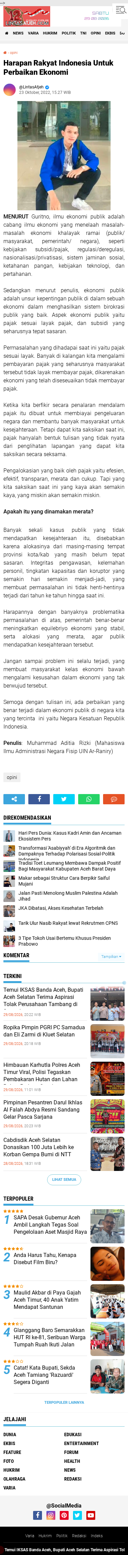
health (72, 1461)
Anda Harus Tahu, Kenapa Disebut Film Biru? (45, 1259)
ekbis (110, 33)
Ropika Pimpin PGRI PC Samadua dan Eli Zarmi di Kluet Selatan (44, 1031)
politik (69, 33)
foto (8, 1461)
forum (71, 1452)
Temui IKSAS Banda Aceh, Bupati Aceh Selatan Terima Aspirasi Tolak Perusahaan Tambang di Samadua (43, 1000)
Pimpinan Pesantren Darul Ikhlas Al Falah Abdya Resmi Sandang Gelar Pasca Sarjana (42, 1109)
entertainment (81, 1443)
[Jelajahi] (120, 9)
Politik (62, 1535)
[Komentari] (114, 799)
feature (12, 1452)
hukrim (50, 33)
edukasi (73, 1434)
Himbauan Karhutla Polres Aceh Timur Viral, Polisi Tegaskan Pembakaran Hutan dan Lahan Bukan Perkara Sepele (41, 1075)
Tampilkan (110, 957)
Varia (29, 1535)
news (18, 33)
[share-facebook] (39, 799)
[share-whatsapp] (89, 799)
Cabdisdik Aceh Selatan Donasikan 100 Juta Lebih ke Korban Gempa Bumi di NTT (38, 1147)
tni (83, 33)
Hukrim (45, 1535)
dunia (9, 1434)
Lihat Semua (64, 1179)
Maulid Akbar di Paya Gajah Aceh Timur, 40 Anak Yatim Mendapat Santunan (47, 1299)
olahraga (14, 1479)
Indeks (97, 1535)
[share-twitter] (64, 799)
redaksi (73, 1479)
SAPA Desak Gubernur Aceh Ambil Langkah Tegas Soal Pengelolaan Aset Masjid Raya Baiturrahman (50, 1228)
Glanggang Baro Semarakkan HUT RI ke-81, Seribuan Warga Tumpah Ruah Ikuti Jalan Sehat (50, 1341)
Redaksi (79, 1535)
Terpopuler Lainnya (64, 1402)
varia (33, 33)
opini (96, 33)
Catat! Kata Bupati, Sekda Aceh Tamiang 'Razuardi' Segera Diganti (44, 1375)
